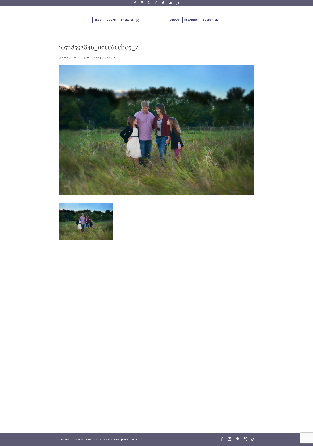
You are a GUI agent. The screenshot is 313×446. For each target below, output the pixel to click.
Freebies (127, 19)
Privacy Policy (130, 439)
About (174, 19)
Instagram (142, 3)
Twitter (149, 3)
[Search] (177, 4)
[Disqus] (156, 285)
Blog (97, 19)
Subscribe (171, 3)
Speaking (191, 19)
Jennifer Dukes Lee (72, 57)
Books (111, 19)
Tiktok (164, 3)
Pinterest (156, 3)
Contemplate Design (108, 439)
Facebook (135, 3)
